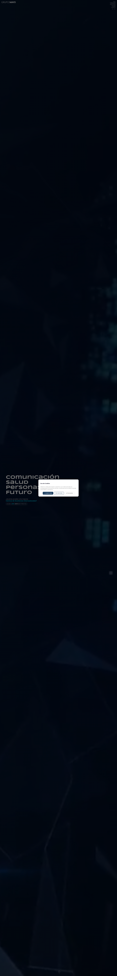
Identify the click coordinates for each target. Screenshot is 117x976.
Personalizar (70, 493)
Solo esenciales (58, 493)
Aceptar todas (48, 493)
